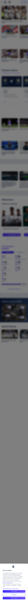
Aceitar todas (14, 591)
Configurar (14, 594)
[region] (14, 582)
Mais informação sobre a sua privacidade (10, 588)
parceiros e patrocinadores (8, 582)
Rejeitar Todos (14, 598)
